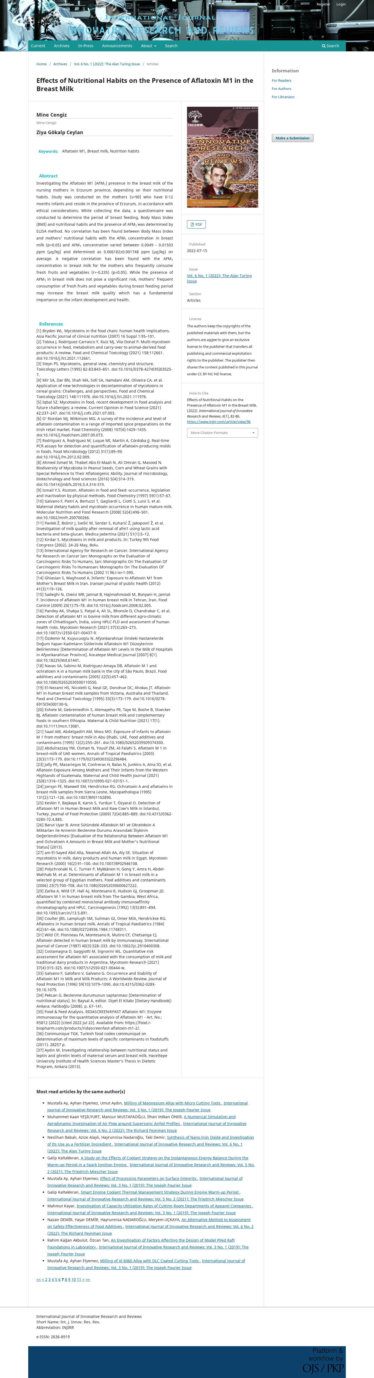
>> (88, 1279)
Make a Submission (293, 138)
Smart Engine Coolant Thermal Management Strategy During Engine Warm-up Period (160, 1192)
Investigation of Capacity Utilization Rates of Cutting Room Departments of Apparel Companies (164, 1205)
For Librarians (283, 96)
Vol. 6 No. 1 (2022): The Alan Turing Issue (107, 63)
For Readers (281, 80)
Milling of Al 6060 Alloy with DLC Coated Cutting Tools (150, 1260)
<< (38, 1279)
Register (323, 4)
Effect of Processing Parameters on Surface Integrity (148, 1178)
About (147, 45)
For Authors (281, 88)
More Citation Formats (209, 432)
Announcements (117, 45)
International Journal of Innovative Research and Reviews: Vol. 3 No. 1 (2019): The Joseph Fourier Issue (141, 1212)
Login (341, 4)
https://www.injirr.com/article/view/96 (219, 421)
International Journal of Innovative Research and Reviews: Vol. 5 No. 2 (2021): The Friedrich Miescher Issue (145, 1199)
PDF (198, 224)
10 (73, 1279)
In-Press (85, 45)
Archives (62, 45)
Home (41, 63)
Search (171, 45)
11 (79, 1279)
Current (38, 45)
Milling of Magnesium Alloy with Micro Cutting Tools (172, 1103)
